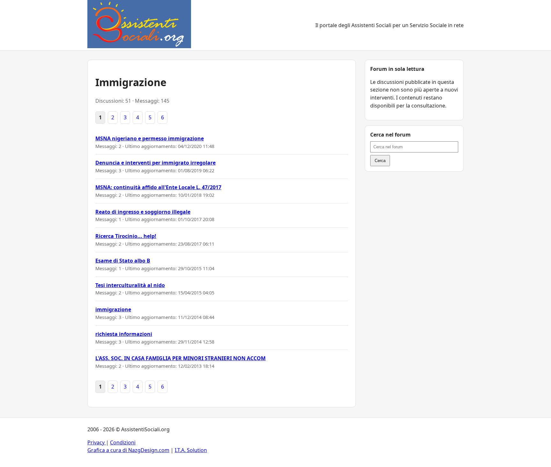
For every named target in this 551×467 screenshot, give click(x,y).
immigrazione (113, 309)
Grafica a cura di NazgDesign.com (128, 450)
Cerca (380, 160)
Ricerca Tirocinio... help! (125, 236)
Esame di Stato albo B (122, 260)
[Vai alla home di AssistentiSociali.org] (139, 25)
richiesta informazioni (123, 333)
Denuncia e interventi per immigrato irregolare (155, 162)
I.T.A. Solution (191, 450)
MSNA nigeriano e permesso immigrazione (149, 138)
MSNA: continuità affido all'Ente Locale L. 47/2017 (158, 187)
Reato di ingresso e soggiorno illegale (142, 211)
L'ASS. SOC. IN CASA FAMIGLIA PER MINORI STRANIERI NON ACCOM (180, 358)
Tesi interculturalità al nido (130, 285)
